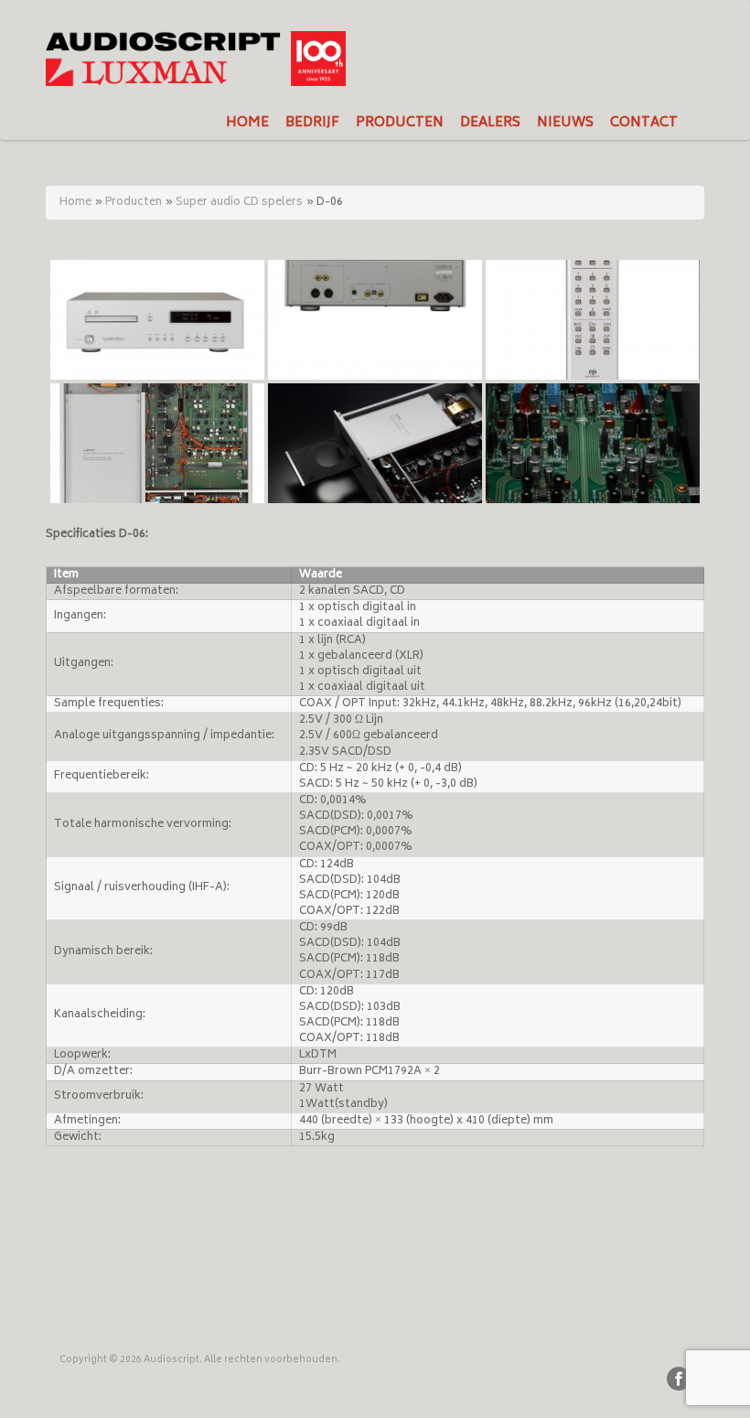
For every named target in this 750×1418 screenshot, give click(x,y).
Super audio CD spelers (239, 202)
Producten (133, 202)
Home (75, 202)
